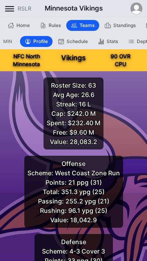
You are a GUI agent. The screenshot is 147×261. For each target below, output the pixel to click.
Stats (112, 41)
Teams (87, 25)
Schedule (77, 41)
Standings (124, 25)
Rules (55, 25)
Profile (40, 41)
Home (23, 25)
